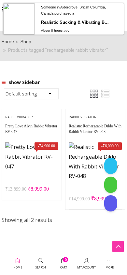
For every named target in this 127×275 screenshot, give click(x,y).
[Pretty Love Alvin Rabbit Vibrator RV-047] (31, 147)
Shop (26, 42)
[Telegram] (111, 166)
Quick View (31, 162)
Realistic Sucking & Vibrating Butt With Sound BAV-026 (76, 22)
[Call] (111, 203)
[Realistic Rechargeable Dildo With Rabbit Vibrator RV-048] (95, 147)
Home (8, 42)
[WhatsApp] (111, 185)
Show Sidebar (23, 82)
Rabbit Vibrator (19, 117)
